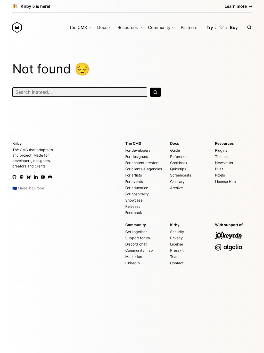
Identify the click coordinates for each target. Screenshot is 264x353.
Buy (234, 27)
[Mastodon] (21, 177)
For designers (136, 156)
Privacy (176, 238)
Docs (102, 27)
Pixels (220, 175)
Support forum (137, 238)
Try (210, 27)
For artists (133, 175)
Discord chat (136, 244)
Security (177, 231)
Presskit (177, 250)
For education (136, 188)
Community (159, 27)
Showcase (134, 200)
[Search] (249, 27)
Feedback (133, 212)
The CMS (78, 27)
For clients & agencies (143, 169)
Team (174, 256)
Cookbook (178, 162)
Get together (136, 231)
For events (134, 181)
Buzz (219, 169)
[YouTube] (42, 177)
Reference (178, 156)
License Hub (225, 181)
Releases (132, 206)
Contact (177, 263)
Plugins (221, 150)
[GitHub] (14, 177)
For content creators (142, 162)
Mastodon (133, 256)
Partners (189, 27)
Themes (221, 156)
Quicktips (178, 169)
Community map (139, 250)
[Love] (221, 27)
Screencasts (180, 175)
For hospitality (137, 194)
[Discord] (50, 177)
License (176, 244)
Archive (176, 188)
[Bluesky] (28, 177)
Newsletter (224, 162)
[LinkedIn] (36, 177)
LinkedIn (132, 263)
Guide (175, 150)
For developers (137, 150)
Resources (128, 27)
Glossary (177, 181)
